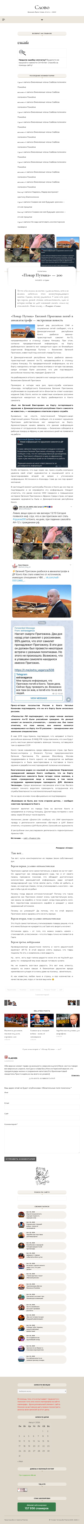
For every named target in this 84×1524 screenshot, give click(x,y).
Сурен (47, 280)
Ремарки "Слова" (50, 990)
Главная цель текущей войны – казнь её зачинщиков (39, 1033)
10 (20, 1441)
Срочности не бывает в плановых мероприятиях (35, 1349)
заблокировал (37, 1507)
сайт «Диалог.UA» (32, 838)
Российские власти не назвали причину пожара (35, 1359)
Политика (42, 271)
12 (29, 1441)
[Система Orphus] (22, 55)
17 (19, 1446)
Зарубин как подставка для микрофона (34, 1235)
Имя (6, 1092)
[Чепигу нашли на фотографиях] (9, 1003)
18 (24, 1446)
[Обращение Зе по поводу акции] (75, 1003)
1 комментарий (42, 995)
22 (43, 1446)
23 (48, 1446)
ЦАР (60, 990)
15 (43, 1441)
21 (38, 1446)
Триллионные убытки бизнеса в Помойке (34, 1287)
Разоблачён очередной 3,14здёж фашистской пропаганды (34, 1247)
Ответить (75, 1075)
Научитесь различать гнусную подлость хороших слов (13, 1033)
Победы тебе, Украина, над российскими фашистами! (34, 1329)
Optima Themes (22, 1520)
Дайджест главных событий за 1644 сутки (34, 1256)
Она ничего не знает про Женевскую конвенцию (35, 1297)
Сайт (6, 1114)
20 (34, 1446)
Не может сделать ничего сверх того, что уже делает (35, 1267)
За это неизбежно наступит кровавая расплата (33, 1308)
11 (24, 1441)
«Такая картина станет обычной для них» (34, 1277)
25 (25, 1451)
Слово (42, 7)
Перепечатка (11, 990)
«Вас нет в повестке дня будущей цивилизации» (35, 1318)
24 (20, 1451)
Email (6, 1103)
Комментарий (11, 1124)
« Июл (20, 1461)
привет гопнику (35, 990)
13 (34, 1441)
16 (48, 1441)
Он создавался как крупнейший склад (33, 1338)
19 (29, 1446)
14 (39, 1441)
